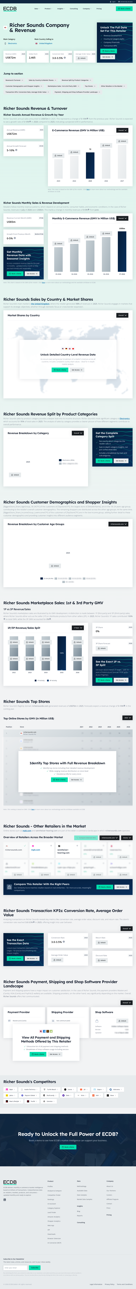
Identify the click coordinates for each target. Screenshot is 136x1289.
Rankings (51, 1199)
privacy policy (20, 1275)
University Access (126, 2)
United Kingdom (45, 43)
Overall (121, 130)
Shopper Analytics (54, 1221)
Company (86, 9)
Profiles (50, 1186)
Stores (125, 838)
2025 (126, 718)
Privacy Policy (109, 1284)
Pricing (99, 9)
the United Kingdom (40, 303)
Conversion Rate (57, 938)
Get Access (106, 57)
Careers (109, 1195)
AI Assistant (52, 1204)
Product (48, 9)
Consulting (74, 9)
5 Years (76, 628)
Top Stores (89, 86)
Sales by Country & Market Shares (41, 80)
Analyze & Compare (55, 1191)
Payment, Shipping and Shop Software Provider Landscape (76, 92)
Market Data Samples (84, 1199)
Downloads (51, 1234)
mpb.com (27, 830)
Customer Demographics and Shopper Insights (23, 86)
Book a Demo (125, 9)
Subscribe (34, 1268)
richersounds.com (117, 524)
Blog (78, 1211)
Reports (80, 1216)
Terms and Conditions (125, 1284)
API (49, 1230)
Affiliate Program (112, 1199)
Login (114, 2)
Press (108, 1208)
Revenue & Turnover (13, 80)
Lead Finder (52, 1212)
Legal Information (96, 1284)
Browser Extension (54, 1238)
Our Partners (111, 1191)
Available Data (82, 1191)
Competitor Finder (54, 1195)
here (88, 189)
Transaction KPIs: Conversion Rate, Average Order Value (26, 92)
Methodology (81, 1186)
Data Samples (82, 1195)
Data (36, 9)
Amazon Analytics (54, 1217)
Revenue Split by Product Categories (75, 80)
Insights (60, 9)
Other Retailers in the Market (111, 86)
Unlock (82, 58)
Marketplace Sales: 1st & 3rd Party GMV (62, 86)
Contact (109, 1204)
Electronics (12, 43)
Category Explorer (54, 1208)
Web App (51, 1225)
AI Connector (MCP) (54, 1243)
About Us (110, 1186)
